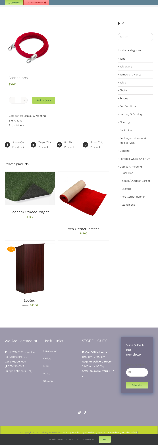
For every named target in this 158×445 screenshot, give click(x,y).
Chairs (123, 90)
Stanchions (15, 120)
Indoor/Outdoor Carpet (30, 212)
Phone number (136, 364)
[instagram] (79, 412)
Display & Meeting (34, 115)
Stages (124, 98)
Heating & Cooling (131, 114)
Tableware (126, 66)
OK (104, 439)
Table (123, 82)
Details (41, 189)
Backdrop (127, 172)
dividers (19, 125)
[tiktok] (85, 412)
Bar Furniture (128, 106)
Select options (23, 189)
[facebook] (73, 412)
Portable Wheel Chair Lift (135, 158)
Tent (122, 58)
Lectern (30, 300)
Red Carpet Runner (83, 229)
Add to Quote (44, 100)
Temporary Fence (130, 74)
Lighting (125, 150)
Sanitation (126, 130)
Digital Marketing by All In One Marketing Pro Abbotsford (109, 432)
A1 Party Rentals (71, 432)
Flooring (125, 122)
